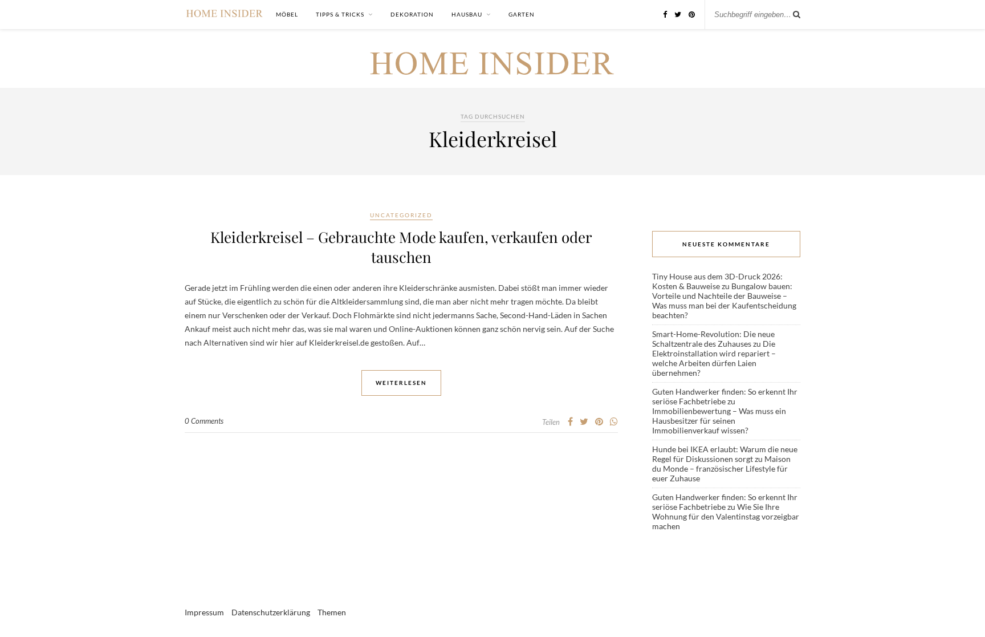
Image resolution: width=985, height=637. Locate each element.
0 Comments (204, 420)
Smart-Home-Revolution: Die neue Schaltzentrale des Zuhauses (713, 338)
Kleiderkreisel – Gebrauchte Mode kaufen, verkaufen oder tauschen (401, 247)
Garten (521, 14)
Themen (332, 612)
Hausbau (466, 14)
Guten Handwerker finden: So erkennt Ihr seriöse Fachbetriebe (724, 396)
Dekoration (412, 14)
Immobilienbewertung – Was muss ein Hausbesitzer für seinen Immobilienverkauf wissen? (719, 420)
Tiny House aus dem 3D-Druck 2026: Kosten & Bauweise (717, 281)
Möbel (287, 14)
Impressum (204, 612)
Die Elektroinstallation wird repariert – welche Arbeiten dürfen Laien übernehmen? (714, 358)
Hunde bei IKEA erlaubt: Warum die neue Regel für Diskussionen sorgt (724, 454)
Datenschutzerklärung (270, 612)
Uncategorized (401, 215)
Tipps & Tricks (340, 14)
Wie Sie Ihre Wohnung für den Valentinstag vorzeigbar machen (725, 516)
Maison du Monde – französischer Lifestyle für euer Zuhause (721, 468)
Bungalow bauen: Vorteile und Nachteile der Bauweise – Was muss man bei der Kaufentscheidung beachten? (724, 300)
